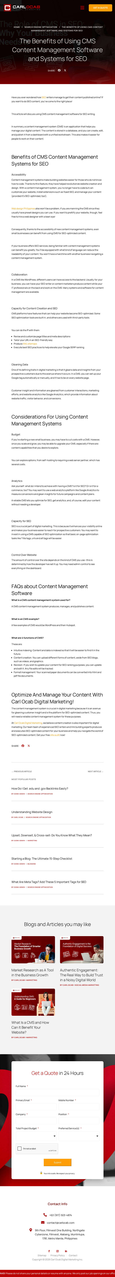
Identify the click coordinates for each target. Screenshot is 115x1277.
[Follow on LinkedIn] (66, 1251)
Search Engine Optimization (41, 27)
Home (17, 27)
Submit (57, 1162)
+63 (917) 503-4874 (60, 1215)
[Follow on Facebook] (49, 1251)
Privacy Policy (57, 1255)
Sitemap (42, 1255)
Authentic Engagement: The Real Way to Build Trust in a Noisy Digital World (81, 975)
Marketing (31, 980)
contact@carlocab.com (60, 1222)
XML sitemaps (30, 343)
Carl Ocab (19, 980)
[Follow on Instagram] (57, 1251)
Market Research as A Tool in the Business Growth (33, 972)
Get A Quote (100, 7)
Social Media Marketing (87, 985)
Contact (73, 1255)
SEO (44, 97)
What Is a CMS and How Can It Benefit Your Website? (30, 1027)
